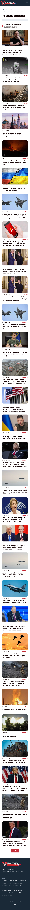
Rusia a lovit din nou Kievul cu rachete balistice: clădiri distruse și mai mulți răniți (14, 162)
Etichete (12, 9)
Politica (26, 48)
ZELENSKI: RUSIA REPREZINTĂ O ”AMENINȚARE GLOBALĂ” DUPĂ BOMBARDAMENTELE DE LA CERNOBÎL (14, 437)
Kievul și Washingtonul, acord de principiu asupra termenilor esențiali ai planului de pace (14, 271)
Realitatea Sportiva (14, 880)
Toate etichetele (9, 20)
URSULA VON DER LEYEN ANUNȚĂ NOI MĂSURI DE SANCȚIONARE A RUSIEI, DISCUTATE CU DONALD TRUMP (13, 519)
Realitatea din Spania (6, 885)
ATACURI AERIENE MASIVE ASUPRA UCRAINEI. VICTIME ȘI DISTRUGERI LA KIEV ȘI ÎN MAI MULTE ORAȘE (13, 683)
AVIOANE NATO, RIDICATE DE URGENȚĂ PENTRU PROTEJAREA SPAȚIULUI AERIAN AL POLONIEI (15, 492)
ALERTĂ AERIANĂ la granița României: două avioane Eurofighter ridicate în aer (14, 326)
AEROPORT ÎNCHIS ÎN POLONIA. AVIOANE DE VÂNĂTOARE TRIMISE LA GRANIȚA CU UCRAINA (13, 575)
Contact (3, 869)
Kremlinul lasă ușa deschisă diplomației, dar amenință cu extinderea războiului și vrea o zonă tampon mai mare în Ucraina (14, 136)
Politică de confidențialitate (8, 871)
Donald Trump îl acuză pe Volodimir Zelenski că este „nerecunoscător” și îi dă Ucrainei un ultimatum (14, 299)
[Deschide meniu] (27, 3)
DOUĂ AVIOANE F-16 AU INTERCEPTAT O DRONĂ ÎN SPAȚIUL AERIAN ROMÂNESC (14, 601)
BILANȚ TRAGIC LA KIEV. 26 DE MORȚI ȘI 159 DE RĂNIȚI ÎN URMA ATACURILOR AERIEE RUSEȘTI (14, 816)
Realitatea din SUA (17, 885)
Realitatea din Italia (6, 888)
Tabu (24, 892)
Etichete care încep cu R (8, 12)
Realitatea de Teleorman (7, 895)
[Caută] (22, 3)
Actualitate (25, 158)
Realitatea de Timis (6, 892)
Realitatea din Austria (6, 890)
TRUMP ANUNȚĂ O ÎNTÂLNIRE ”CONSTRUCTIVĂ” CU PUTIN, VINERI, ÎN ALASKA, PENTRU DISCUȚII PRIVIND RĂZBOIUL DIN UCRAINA (14, 789)
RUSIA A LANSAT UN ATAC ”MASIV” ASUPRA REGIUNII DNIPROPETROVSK (13, 761)
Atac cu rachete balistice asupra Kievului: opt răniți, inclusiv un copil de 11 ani (14, 107)
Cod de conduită (19, 871)
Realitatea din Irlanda (6, 883)
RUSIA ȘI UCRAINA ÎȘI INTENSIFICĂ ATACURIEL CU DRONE (13, 736)
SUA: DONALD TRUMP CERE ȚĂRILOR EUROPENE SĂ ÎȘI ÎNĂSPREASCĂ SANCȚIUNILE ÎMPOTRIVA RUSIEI (13, 547)
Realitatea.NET (5, 880)
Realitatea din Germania (18, 883)
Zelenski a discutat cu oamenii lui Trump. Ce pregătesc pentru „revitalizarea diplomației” (13, 52)
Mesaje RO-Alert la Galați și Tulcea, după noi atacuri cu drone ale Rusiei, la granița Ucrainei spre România (14, 243)
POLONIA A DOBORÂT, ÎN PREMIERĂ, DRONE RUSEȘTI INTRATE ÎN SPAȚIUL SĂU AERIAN (13, 656)
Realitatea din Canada (16, 888)
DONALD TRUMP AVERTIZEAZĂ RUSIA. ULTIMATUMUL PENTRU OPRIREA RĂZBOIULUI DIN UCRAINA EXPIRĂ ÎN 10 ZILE (14, 844)
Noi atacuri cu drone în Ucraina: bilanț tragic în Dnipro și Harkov (14, 189)
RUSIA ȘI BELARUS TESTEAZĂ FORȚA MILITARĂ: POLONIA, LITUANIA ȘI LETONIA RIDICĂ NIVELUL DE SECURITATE (13, 629)
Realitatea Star (23, 880)
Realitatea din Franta (17, 890)
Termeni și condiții (11, 869)
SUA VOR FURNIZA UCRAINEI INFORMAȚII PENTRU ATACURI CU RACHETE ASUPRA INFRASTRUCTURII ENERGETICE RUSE (14, 410)
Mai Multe (15, 850)
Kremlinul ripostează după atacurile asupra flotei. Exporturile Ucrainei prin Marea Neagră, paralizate (14, 80)
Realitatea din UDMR (16, 892)
